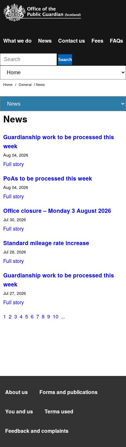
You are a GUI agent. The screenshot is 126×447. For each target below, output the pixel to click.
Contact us (71, 40)
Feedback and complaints (36, 430)
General (25, 85)
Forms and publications (68, 392)
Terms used (59, 411)
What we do (17, 40)
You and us (19, 411)
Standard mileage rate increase (46, 243)
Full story (13, 164)
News (45, 40)
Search (65, 59)
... (63, 316)
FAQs (116, 40)
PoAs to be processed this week (47, 178)
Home (8, 85)
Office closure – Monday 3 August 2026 (57, 210)
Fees (97, 40)
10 (55, 316)
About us (16, 392)
